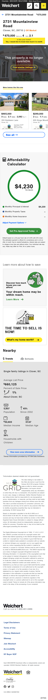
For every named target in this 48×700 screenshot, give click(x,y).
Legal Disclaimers (12, 622)
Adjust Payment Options (13, 222)
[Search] (36, 6)
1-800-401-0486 (24, 609)
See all (10, 135)
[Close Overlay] (45, 48)
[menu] (43, 6)
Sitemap (7, 638)
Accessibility (9, 649)
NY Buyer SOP (10, 654)
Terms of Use (10, 628)
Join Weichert (10, 644)
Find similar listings (23, 67)
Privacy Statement (12, 633)
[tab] (8, 359)
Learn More (14, 299)
